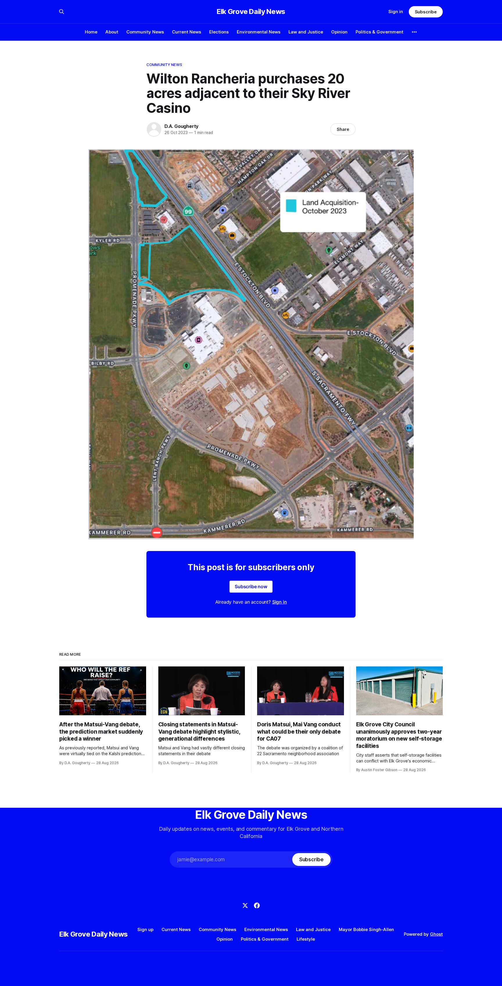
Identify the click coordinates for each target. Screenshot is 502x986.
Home (91, 32)
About (111, 32)
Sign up (145, 929)
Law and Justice (305, 32)
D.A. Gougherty (181, 126)
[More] (414, 32)
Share (343, 129)
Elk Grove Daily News (251, 11)
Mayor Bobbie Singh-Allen (366, 929)
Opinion (339, 32)
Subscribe (426, 12)
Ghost (436, 934)
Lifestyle (306, 939)
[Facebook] (257, 905)
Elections (219, 32)
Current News (186, 32)
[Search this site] (61, 11)
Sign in (395, 11)
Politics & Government (379, 32)
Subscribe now (251, 586)
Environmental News (258, 32)
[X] (245, 905)
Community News (145, 32)
